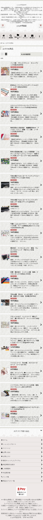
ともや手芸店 (21, 26)
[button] (3, 26)
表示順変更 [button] (26, 54)
